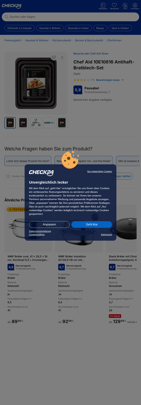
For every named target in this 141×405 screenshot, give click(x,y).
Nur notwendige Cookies (99, 171)
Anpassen (49, 224)
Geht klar (92, 224)
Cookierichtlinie (37, 234)
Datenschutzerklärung (40, 231)
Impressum (106, 234)
